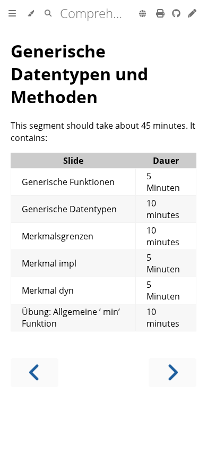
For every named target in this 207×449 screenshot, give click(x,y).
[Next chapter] (172, 372)
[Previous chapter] (34, 372)
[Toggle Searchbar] (48, 14)
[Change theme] (30, 14)
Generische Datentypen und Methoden (79, 73)
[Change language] (142, 14)
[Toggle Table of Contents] (12, 14)
